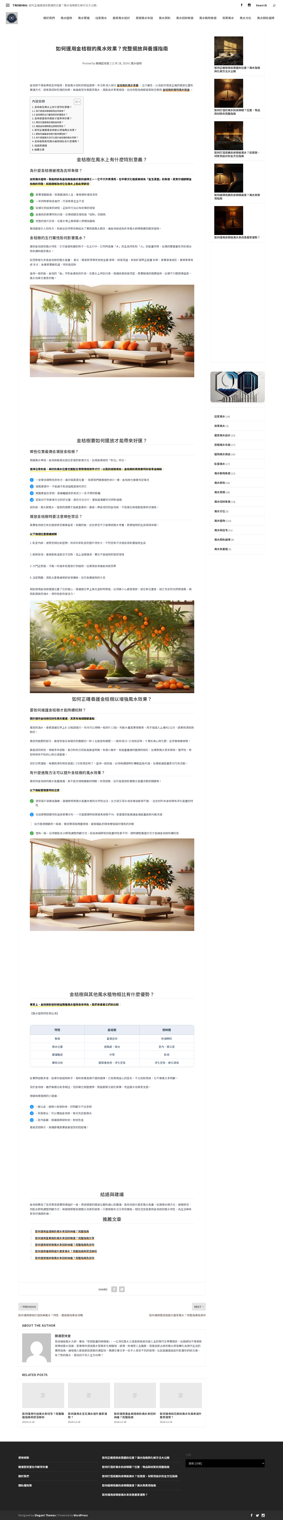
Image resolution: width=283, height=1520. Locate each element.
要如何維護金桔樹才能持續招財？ (52, 133)
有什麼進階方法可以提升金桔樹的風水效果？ (57, 137)
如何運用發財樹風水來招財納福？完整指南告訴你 (64, 1244)
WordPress (81, 1515)
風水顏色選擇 (265, 18)
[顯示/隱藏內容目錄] (75, 102)
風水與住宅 (221, 530)
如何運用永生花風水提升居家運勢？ (87, 1415)
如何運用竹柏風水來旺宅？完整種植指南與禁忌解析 (43, 1415)
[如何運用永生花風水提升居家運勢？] (89, 1395)
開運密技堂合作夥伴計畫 (33, 1467)
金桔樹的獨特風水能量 (176, 90)
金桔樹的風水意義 (127, 85)
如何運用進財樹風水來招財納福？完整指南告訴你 (64, 1258)
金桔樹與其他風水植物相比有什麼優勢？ (57, 141)
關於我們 (49, 18)
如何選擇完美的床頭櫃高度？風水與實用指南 (237, 196)
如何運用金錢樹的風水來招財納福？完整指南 (62, 1231)
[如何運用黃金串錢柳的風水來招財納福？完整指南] (135, 1395)
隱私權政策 (25, 1485)
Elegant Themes (45, 1515)
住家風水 (101, 18)
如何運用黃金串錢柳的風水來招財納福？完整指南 (135, 1415)
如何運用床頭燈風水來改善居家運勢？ (237, 237)
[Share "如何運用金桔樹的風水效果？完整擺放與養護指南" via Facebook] (114, 1289)
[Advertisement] (112, 407)
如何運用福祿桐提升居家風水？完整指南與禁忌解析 (66, 1251)
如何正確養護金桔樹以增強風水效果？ (55, 130)
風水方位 (245, 18)
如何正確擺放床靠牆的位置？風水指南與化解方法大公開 (237, 69)
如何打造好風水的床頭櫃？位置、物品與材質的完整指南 (237, 111)
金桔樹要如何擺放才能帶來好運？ (53, 118)
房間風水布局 (144, 18)
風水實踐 (84, 18)
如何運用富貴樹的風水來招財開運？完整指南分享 (64, 1238)
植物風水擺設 (222, 454)
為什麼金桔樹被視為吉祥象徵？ (50, 110)
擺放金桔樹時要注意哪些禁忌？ (50, 126)
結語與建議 (40, 145)
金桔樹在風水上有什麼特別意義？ (53, 107)
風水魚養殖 (221, 549)
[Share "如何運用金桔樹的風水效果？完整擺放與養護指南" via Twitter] (122, 1289)
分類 (188, 1454)
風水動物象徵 (208, 18)
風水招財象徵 (184, 18)
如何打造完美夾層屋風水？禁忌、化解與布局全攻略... (61, 5)
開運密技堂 (102, 63)
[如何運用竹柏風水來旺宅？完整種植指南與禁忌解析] (43, 1395)
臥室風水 (219, 464)
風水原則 (164, 18)
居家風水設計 (121, 18)
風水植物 (66, 18)
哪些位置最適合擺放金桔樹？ (49, 122)
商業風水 (228, 18)
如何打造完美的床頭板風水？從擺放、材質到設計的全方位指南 (237, 154)
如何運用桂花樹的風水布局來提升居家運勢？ (181, 1415)
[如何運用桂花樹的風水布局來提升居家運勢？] (181, 1395)
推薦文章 (39, 149)
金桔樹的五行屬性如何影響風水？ (52, 114)
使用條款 (23, 1457)
